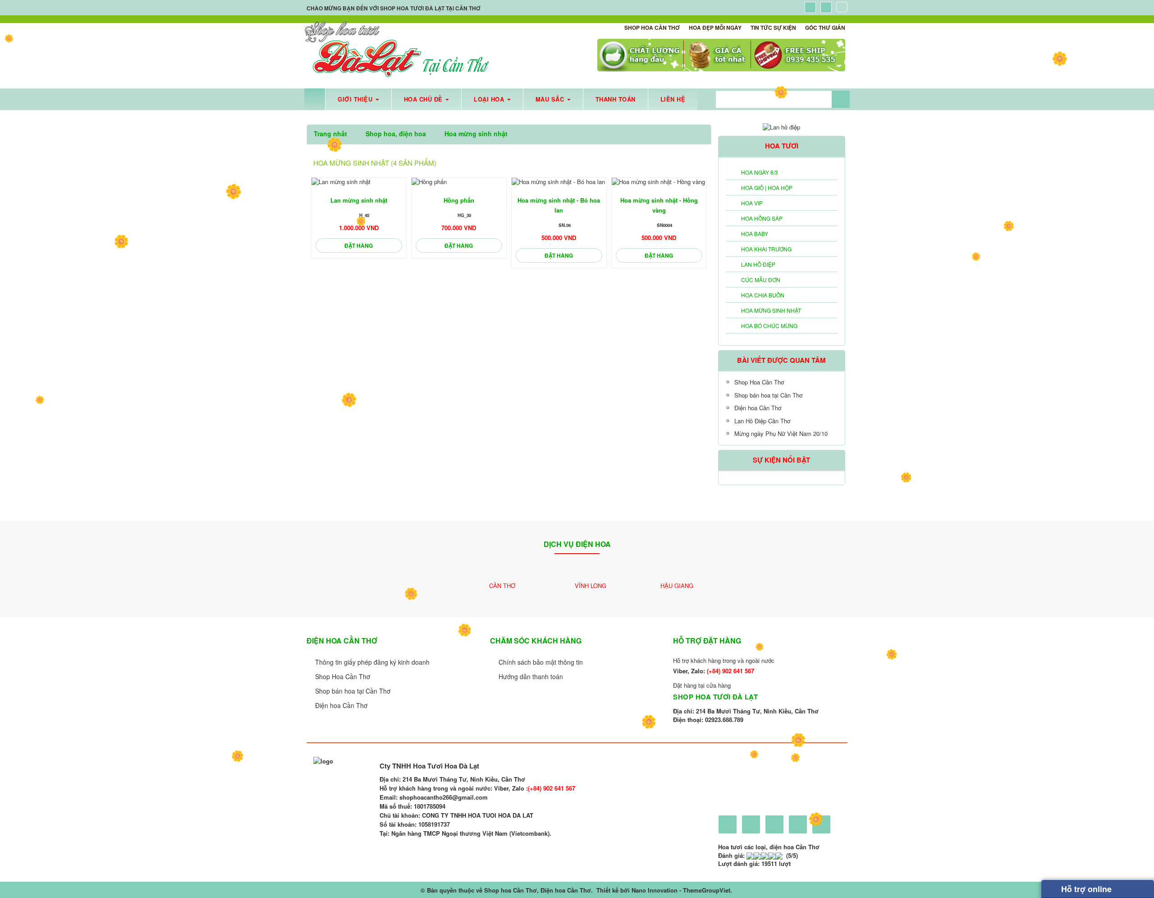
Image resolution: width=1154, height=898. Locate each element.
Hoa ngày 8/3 (759, 172)
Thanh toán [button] (615, 99)
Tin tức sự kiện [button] (773, 27)
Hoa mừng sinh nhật (771, 310)
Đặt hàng (358, 245)
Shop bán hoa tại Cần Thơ (768, 395)
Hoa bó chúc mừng (769, 325)
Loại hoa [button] (490, 99)
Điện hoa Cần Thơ (757, 407)
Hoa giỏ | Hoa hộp (766, 187)
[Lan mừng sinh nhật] (358, 182)
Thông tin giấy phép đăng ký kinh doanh (372, 662)
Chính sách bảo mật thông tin (541, 662)
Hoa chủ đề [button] (424, 99)
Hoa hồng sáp (762, 218)
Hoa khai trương (766, 249)
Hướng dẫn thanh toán (531, 676)
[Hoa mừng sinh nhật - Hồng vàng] (659, 182)
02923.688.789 (724, 719)
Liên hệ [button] (673, 99)
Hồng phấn (459, 200)
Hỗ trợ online (1085, 889)
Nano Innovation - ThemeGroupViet (681, 890)
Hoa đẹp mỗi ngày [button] (715, 27)
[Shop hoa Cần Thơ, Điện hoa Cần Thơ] (396, 50)
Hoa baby (754, 233)
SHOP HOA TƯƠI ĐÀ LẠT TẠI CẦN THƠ (430, 8)
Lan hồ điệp (758, 264)
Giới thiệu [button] (356, 99)
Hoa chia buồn (762, 295)
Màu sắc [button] (551, 99)
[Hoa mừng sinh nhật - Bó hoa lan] (559, 182)
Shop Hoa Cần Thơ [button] (652, 27)
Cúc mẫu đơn (760, 279)
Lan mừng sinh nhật (358, 200)
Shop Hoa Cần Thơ (759, 382)
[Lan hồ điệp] (781, 126)
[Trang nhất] (314, 99)
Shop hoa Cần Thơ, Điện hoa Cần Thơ (537, 890)
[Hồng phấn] (459, 182)
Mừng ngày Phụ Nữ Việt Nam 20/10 (781, 433)
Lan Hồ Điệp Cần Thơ (762, 421)
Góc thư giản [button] (825, 27)
